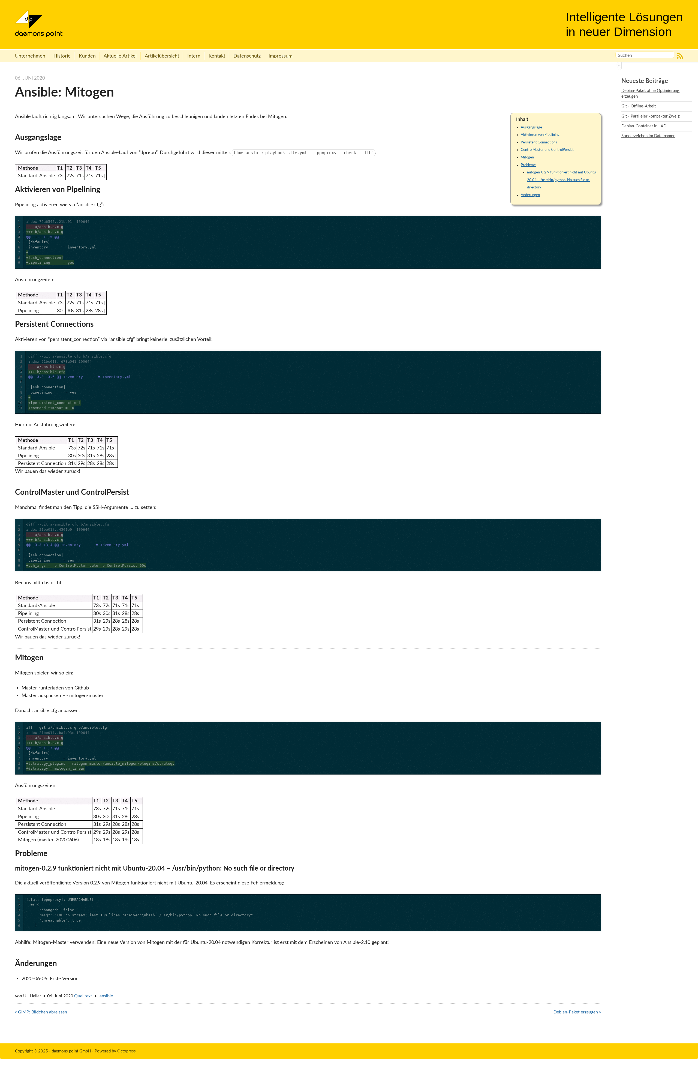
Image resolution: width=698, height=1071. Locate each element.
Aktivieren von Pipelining (540, 135)
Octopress (126, 1051)
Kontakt (217, 56)
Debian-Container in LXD (643, 126)
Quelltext (83, 996)
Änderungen (530, 195)
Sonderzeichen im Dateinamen (648, 136)
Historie (62, 56)
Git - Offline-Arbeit (638, 106)
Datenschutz (247, 56)
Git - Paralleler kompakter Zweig (650, 116)
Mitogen (527, 157)
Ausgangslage (531, 127)
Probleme (528, 165)
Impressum (281, 56)
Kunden (87, 56)
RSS (680, 56)
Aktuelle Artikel (120, 56)
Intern (193, 56)
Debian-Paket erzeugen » (577, 1012)
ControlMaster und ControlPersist (547, 150)
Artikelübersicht (162, 56)
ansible (106, 996)
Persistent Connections (539, 142)
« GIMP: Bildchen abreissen (41, 1012)
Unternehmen (30, 56)
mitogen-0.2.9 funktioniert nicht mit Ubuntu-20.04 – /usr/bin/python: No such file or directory (562, 179)
